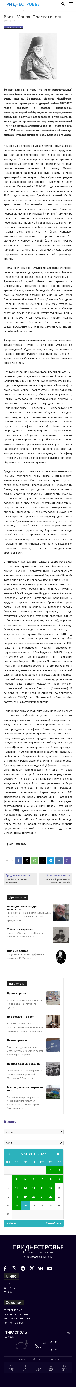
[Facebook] (18, 860)
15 (50, 1187)
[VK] (59, 860)
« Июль (11, 1223)
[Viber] (67, 860)
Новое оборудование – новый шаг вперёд (58, 880)
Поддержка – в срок (20, 1016)
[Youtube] (49, 1269)
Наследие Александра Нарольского (22, 908)
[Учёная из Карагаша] (61, 935)
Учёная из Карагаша (20, 929)
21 (42, 1196)
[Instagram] (14, 1269)
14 (42, 1187)
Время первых (16, 993)
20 (33, 1196)
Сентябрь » (53, 1223)
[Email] (42, 860)
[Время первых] (53, 998)
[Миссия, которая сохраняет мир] (53, 1092)
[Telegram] (50, 860)
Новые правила (17, 1040)
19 (25, 1196)
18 (16, 1196)
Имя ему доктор (17, 951)
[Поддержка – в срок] (53, 1021)
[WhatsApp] (34, 860)
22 (50, 1196)
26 (25, 1205)
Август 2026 (33, 1153)
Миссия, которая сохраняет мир (25, 1089)
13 (33, 1187)
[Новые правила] (53, 1045)
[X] (26, 860)
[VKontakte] (40, 1269)
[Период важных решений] (53, 1069)
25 (16, 1205)
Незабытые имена (13, 27)
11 (16, 1187)
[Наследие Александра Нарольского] (61, 912)
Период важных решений (23, 1063)
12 (25, 1187)
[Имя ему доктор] (61, 957)
